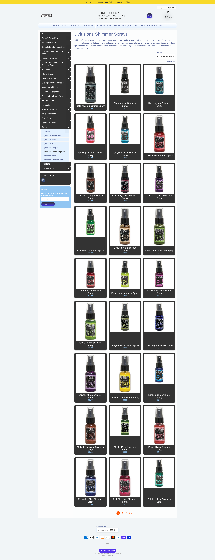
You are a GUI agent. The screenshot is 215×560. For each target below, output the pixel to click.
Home (56, 25)
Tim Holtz (56, 164)
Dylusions (56, 127)
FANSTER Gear (49, 42)
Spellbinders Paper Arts (56, 96)
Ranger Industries (56, 123)
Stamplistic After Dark (151, 25)
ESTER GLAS (48, 100)
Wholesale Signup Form (126, 25)
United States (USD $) (106, 530)
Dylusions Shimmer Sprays (54, 152)
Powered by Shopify (107, 555)
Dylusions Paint (49, 156)
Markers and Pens (56, 87)
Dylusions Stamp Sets (52, 135)
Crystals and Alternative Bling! (56, 52)
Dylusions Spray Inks (51, 148)
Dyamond (56, 131)
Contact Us (88, 25)
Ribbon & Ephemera (56, 92)
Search (107, 544)
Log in (161, 7)
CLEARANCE (56, 168)
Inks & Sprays (56, 74)
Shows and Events (70, 25)
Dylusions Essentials (51, 143)
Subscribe (48, 204)
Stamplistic (107, 553)
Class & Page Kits (56, 38)
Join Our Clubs (104, 25)
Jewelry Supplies (56, 58)
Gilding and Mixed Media (56, 83)
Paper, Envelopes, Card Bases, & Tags (56, 64)
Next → (129, 513)
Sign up (171, 7)
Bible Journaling (56, 114)
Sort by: (159, 53)
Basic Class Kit (48, 34)
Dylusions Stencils (50, 139)
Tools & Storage (56, 78)
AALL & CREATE (56, 109)
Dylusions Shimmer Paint (53, 160)
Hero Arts (46, 105)
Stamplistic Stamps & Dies (56, 47)
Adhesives (56, 69)
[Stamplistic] (46, 15)
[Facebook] (43, 180)
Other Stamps (56, 118)
